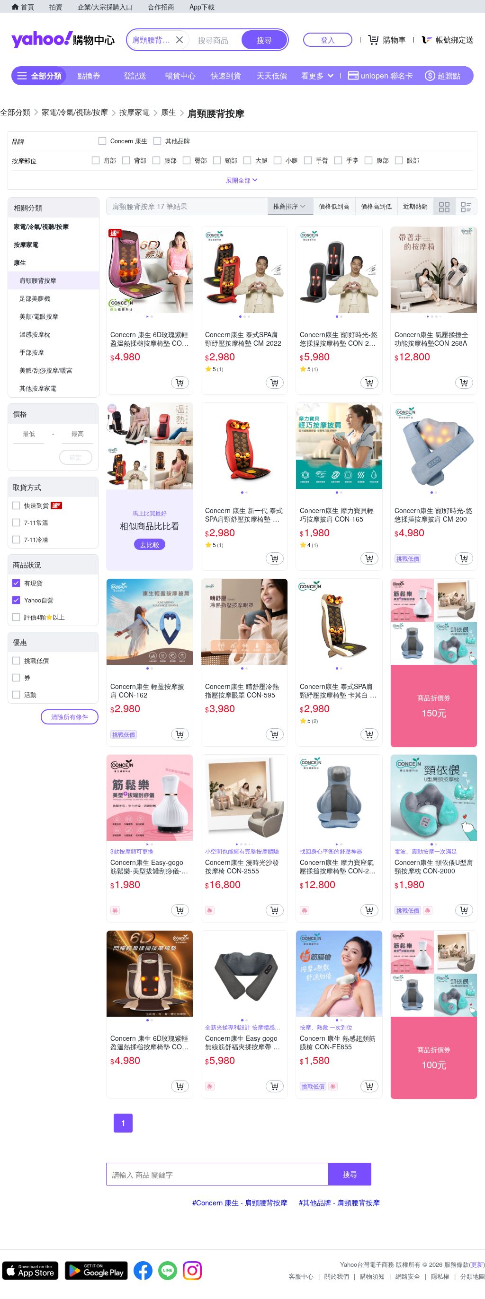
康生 (20, 262)
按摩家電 (26, 244)
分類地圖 (472, 1276)
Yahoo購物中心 (63, 39)
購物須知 (372, 1276)
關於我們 (336, 1276)
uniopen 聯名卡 (387, 75)
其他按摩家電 (37, 388)
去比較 (150, 544)
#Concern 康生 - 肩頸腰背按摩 (239, 1202)
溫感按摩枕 (34, 334)
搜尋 (350, 1174)
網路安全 (407, 1276)
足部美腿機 (34, 298)
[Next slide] (186, 270)
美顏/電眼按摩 (38, 316)
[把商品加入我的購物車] (180, 382)
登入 (328, 39)
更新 (477, 1264)
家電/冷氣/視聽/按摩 (41, 226)
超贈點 (449, 75)
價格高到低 (376, 205)
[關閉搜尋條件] (179, 39)
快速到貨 (226, 75)
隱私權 (440, 1276)
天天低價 (272, 75)
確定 (76, 457)
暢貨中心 (180, 75)
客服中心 (301, 1276)
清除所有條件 (69, 716)
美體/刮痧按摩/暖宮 (45, 370)
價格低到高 (334, 205)
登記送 (135, 75)
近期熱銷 (415, 205)
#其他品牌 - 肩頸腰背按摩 (339, 1202)
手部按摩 (31, 352)
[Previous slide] (113, 270)
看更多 (312, 75)
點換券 (89, 75)
